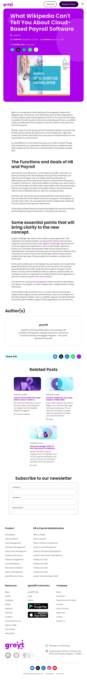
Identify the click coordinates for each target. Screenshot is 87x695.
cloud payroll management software (39, 282)
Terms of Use (60, 674)
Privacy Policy (50, 674)
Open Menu (82, 3)
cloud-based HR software (49, 241)
